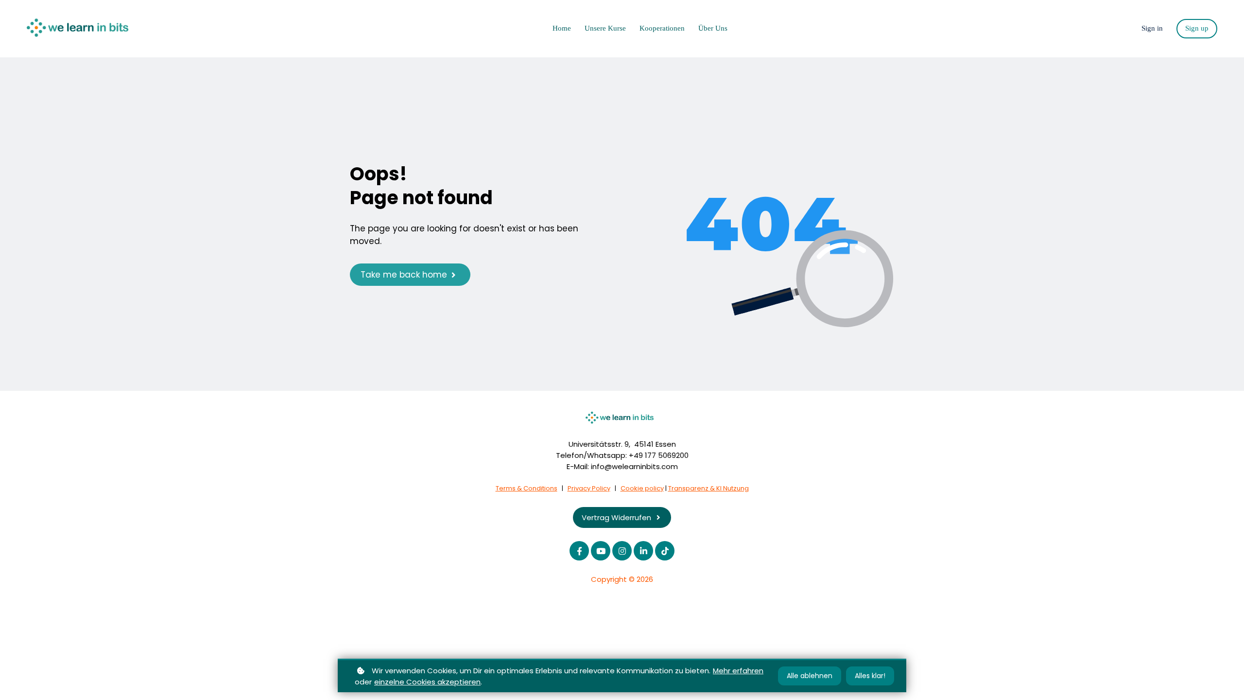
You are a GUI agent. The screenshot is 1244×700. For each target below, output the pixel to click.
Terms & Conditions (526, 488)
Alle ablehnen (809, 676)
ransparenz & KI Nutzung (710, 488)
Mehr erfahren (738, 670)
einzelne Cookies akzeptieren (427, 682)
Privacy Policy (589, 488)
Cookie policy (642, 488)
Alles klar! (870, 676)
